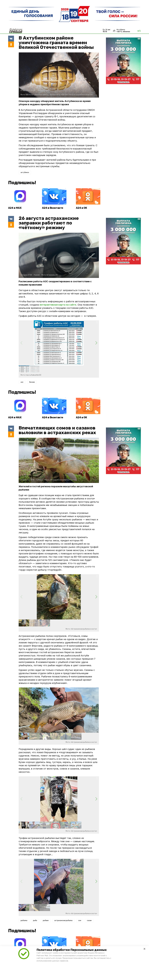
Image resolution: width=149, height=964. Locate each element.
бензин (32, 382)
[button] (96, 342)
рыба (35, 920)
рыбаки (46, 920)
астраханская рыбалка (63, 920)
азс (22, 382)
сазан (89, 920)
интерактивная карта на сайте (58, 304)
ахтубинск (25, 172)
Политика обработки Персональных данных (72, 950)
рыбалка (24, 920)
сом (79, 920)
